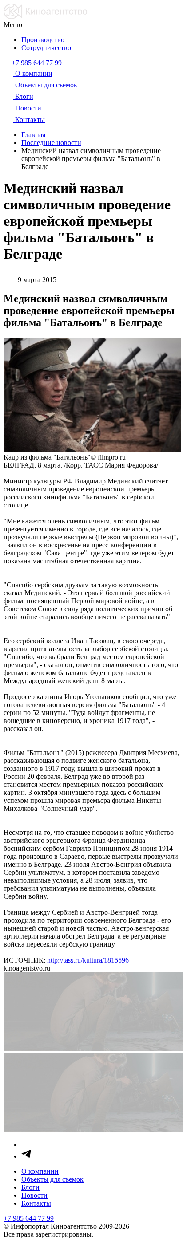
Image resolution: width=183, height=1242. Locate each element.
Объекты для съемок (52, 1179)
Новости (34, 1195)
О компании (40, 1171)
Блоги (30, 1187)
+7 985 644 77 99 (29, 1218)
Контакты (36, 1203)
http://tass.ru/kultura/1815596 (88, 960)
